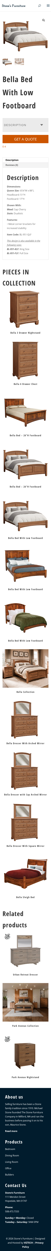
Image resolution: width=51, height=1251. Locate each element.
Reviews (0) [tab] (12, 165)
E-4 (4, 146)
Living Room (11, 1161)
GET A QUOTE (25, 139)
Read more (11, 1131)
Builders (9, 1174)
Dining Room (12, 1155)
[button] (43, 20)
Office (8, 1168)
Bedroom (10, 1149)
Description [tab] (12, 160)
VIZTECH (28, 1242)
